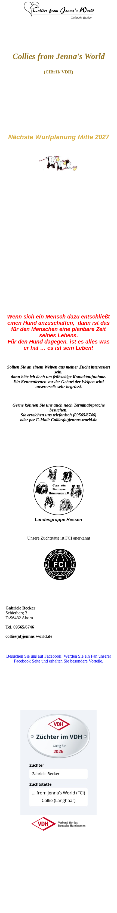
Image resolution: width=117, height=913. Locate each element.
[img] (58, 20)
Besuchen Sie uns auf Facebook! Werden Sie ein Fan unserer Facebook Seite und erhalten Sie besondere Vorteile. (58, 658)
